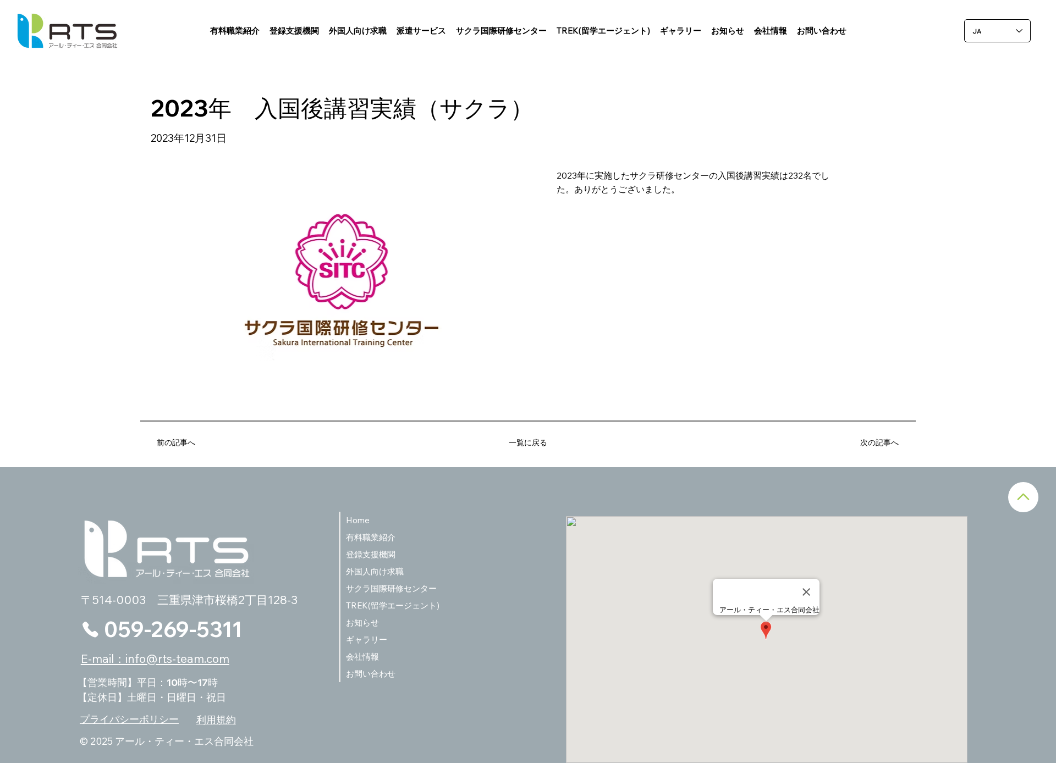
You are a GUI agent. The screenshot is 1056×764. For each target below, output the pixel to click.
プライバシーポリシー (129, 719)
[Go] (1023, 497)
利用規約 (216, 719)
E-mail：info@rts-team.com (155, 658)
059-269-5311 (173, 629)
